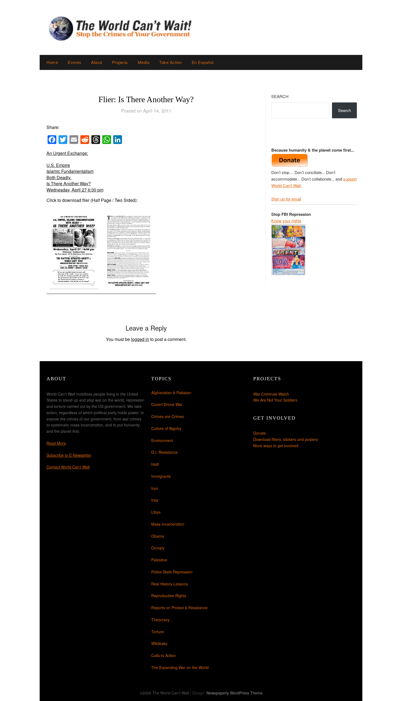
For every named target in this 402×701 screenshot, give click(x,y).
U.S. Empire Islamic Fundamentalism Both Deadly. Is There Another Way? (70, 174)
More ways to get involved (275, 445)
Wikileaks (159, 643)
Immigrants (161, 476)
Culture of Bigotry (166, 428)
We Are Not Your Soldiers (275, 400)
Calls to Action (163, 655)
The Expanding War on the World (180, 667)
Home (52, 62)
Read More (56, 443)
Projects (120, 62)
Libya (156, 512)
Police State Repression (172, 572)
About (96, 62)
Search (280, 96)
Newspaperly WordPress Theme (234, 693)
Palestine (159, 559)
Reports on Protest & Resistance (179, 607)
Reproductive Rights (168, 595)
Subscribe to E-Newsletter (68, 455)
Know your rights (286, 220)
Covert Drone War (166, 404)
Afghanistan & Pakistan (171, 392)
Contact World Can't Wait (68, 467)
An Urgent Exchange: (67, 153)
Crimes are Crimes (167, 416)
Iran (154, 488)
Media (144, 62)
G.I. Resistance (164, 452)
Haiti (155, 464)
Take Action (170, 62)
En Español (203, 62)
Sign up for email (286, 199)
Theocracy (160, 619)
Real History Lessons (169, 584)
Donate (259, 433)
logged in (140, 339)
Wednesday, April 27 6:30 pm (74, 190)
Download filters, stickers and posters (285, 439)
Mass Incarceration (167, 524)
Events (74, 62)
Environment (162, 440)
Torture (157, 631)
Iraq (154, 500)
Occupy (157, 547)
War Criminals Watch (271, 394)
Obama (157, 536)
